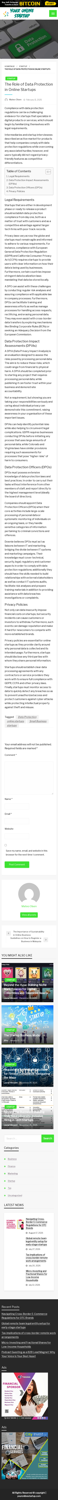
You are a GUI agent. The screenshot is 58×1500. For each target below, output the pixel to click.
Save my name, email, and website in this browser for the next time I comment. (26, 852)
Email (8, 814)
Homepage (10, 66)
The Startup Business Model (22, 1035)
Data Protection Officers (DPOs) (25, 187)
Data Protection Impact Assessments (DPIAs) (29, 182)
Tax (9, 1188)
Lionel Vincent (11, 998)
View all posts (29, 914)
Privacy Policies (17, 191)
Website (9, 828)
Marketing (13, 1173)
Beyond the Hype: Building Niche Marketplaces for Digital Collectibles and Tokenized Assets (26, 988)
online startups (15, 721)
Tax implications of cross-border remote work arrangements (37, 1257)
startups (12, 725)
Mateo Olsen (15, 99)
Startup (23, 66)
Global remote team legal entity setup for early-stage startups (36, 1241)
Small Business (37, 721)
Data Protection (27, 717)
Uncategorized (15, 1195)
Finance (11, 1166)
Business (12, 1159)
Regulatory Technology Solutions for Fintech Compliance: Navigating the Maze (27, 1073)
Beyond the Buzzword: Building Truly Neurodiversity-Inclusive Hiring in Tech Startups (24, 1115)
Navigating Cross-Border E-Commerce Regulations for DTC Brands (36, 1224)
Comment (11, 755)
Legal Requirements (19, 176)
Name (8, 799)
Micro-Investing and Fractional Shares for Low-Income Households (36, 1276)
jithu (6, 1040)
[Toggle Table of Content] (46, 171)
